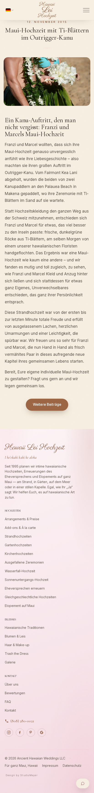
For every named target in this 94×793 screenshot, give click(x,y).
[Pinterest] (31, 732)
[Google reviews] (42, 732)
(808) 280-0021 (22, 720)
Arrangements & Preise (22, 519)
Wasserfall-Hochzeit (20, 571)
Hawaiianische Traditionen (24, 627)
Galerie (10, 662)
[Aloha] (82, 783)
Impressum (50, 765)
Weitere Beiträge (47, 404)
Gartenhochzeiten (18, 545)
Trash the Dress (17, 653)
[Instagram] (9, 732)
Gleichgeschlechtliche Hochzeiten (30, 597)
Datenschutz (72, 765)
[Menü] (86, 10)
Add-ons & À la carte (20, 528)
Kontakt (10, 710)
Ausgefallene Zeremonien (24, 562)
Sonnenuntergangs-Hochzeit (26, 580)
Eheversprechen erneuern (25, 588)
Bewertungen (15, 693)
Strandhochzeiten (18, 536)
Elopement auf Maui (19, 606)
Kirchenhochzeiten (19, 554)
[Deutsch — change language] (10, 10)
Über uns (11, 684)
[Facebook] (20, 732)
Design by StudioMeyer (22, 775)
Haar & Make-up (17, 645)
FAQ (8, 702)
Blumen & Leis (15, 636)
